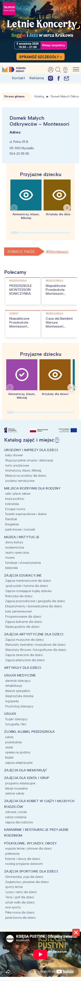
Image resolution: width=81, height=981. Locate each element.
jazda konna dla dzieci (20, 918)
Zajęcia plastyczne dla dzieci (25, 660)
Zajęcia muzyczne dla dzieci (24, 640)
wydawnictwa (14, 547)
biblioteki (11, 568)
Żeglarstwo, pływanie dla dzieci (27, 882)
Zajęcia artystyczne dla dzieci (33, 634)
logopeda (12, 701)
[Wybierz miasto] (67, 69)
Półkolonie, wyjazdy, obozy (30, 843)
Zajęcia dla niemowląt (25, 770)
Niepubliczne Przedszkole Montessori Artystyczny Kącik (19, 326)
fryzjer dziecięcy (16, 719)
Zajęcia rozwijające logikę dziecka (28, 591)
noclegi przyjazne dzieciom (24, 864)
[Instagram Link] (50, 78)
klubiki (9, 757)
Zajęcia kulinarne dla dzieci (23, 622)
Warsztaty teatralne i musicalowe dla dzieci (35, 645)
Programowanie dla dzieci (23, 616)
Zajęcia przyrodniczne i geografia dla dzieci (35, 601)
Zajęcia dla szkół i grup (26, 778)
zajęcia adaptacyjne (19, 763)
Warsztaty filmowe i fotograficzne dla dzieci (35, 650)
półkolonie (12, 854)
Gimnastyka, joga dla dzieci (24, 877)
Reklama (36, 78)
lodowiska (12, 504)
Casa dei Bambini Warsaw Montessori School (59, 324)
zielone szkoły (14, 793)
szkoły (13, 313)
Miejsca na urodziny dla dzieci (25, 475)
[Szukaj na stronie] (58, 69)
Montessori (58, 251)
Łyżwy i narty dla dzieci (21, 892)
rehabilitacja (13, 686)
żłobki (9, 747)
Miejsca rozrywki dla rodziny (32, 488)
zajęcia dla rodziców (19, 822)
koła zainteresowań (18, 611)
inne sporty (13, 907)
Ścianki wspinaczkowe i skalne (26, 514)
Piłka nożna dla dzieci (19, 912)
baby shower (14, 455)
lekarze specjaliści (17, 691)
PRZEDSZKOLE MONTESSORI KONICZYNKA (20, 289)
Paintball (11, 519)
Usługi (10, 714)
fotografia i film (15, 724)
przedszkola (18, 280)
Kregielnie (12, 524)
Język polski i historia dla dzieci (26, 586)
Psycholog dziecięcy (19, 706)
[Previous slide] (14, 208)
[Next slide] (67, 208)
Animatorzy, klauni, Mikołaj (23, 470)
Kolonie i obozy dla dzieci (22, 859)
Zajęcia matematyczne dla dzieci (28, 581)
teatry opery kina (17, 552)
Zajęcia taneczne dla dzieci (24, 655)
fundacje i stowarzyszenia (23, 563)
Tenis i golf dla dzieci (19, 897)
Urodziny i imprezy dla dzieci (31, 450)
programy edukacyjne (20, 783)
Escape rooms (15, 509)
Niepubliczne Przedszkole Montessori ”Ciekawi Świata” (59, 292)
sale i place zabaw (18, 493)
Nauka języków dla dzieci (22, 627)
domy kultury (14, 542)
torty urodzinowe (17, 465)
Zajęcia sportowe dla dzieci (31, 871)
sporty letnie (14, 887)
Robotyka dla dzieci (18, 596)
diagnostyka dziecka (19, 696)
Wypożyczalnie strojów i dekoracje (29, 460)
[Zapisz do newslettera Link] (66, 78)
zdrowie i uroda (16, 812)
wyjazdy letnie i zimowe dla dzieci (28, 848)
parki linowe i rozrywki (20, 529)
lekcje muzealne (16, 788)
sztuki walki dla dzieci (19, 902)
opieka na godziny (17, 752)
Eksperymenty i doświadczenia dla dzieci (33, 606)
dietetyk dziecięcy (18, 681)
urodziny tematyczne (19, 481)
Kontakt (18, 78)
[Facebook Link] (58, 78)
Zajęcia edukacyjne (23, 575)
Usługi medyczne (20, 675)
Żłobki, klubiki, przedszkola (29, 732)
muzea (10, 557)
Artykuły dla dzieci (22, 668)
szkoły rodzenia (15, 817)
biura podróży (14, 499)
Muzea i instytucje (21, 537)
